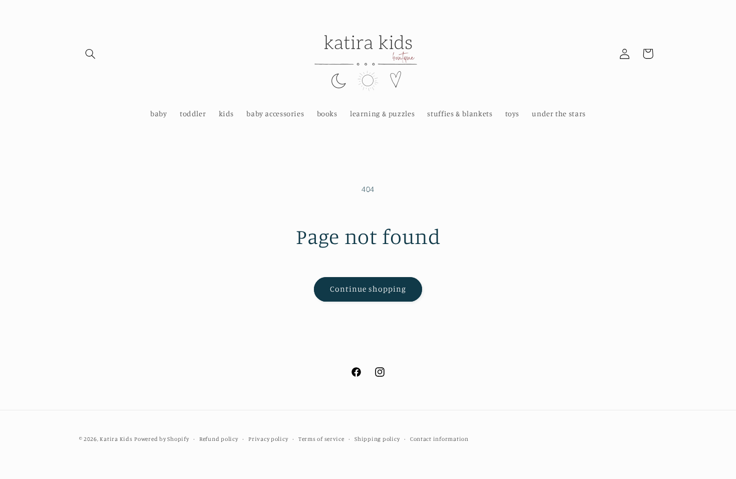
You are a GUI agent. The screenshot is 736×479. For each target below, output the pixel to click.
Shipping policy (377, 438)
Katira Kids (116, 438)
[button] (90, 53)
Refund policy (218, 438)
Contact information (439, 438)
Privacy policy (268, 438)
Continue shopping (368, 289)
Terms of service (321, 438)
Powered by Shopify (161, 438)
